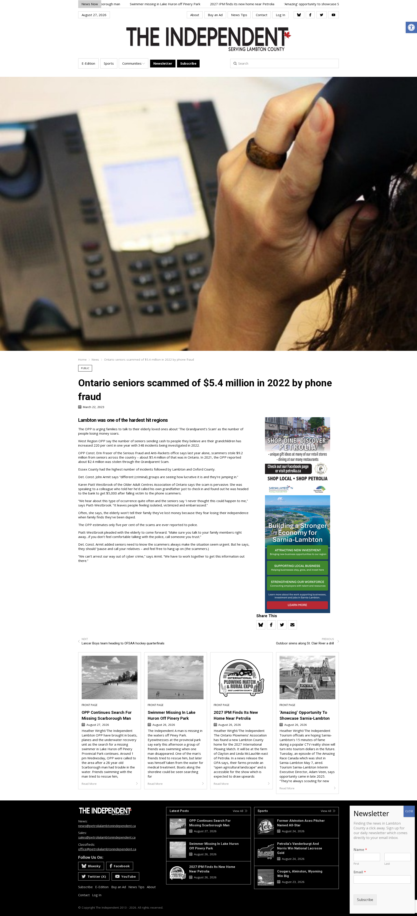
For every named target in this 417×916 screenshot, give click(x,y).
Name (360, 849)
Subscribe (365, 900)
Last (387, 864)
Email (360, 872)
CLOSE (409, 811)
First (356, 864)
